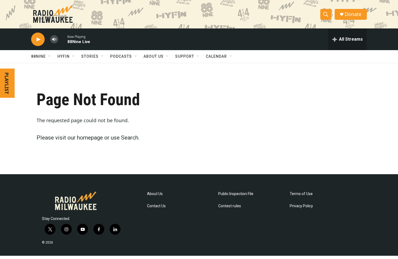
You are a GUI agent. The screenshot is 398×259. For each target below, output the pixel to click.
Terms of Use (301, 194)
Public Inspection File (235, 194)
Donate (353, 14)
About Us (155, 194)
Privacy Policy (301, 206)
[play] (38, 39)
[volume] (54, 39)
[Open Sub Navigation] (50, 56)
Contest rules (229, 206)
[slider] (63, 39)
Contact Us (156, 206)
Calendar (216, 56)
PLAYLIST (7, 83)
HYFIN (63, 56)
